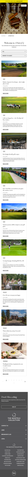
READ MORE (5, 93)
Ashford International (20, 459)
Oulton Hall (7, 450)
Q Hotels (3, 35)
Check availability (19, 474)
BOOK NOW (23, 5)
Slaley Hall (7, 452)
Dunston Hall (20, 465)
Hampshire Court (20, 461)
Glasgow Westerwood (7, 455)
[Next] (25, 381)
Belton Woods (7, 461)
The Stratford (20, 450)
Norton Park (20, 455)
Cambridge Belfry (20, 463)
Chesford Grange (7, 463)
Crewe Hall (7, 457)
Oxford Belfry (20, 453)
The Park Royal (7, 459)
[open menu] (2, 5)
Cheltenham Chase (20, 457)
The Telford (7, 465)
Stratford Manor (20, 452)
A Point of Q (11, 35)
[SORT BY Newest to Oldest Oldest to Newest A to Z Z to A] (14, 55)
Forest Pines (7, 453)
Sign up (14, 406)
